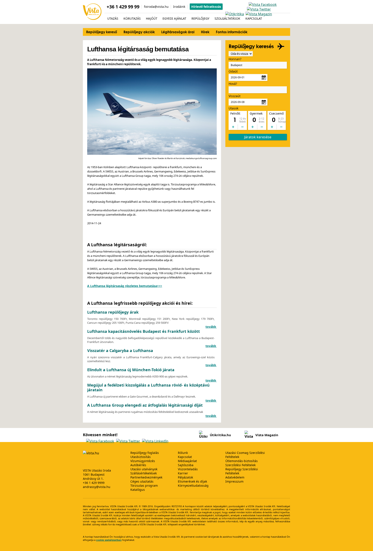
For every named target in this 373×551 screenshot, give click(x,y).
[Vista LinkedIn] (155, 441)
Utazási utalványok (143, 469)
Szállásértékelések (143, 473)
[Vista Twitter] (259, 9)
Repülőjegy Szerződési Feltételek (241, 471)
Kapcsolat (253, 18)
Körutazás (132, 18)
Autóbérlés (138, 465)
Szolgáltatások (227, 18)
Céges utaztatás (141, 481)
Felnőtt (235, 113)
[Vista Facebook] (263, 4)
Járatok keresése (257, 137)
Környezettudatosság (193, 485)
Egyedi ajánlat (174, 18)
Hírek (205, 32)
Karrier (183, 473)
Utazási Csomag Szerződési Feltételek (245, 455)
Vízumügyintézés (142, 461)
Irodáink (179, 7)
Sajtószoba (185, 465)
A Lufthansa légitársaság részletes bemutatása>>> (124, 286)
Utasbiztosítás (140, 457)
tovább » (212, 327)
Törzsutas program (144, 485)
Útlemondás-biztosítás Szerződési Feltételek (241, 463)
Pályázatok (185, 477)
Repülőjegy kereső (101, 32)
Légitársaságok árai (177, 32)
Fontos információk (231, 32)
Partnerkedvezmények (146, 477)
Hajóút (151, 18)
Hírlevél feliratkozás (206, 7)
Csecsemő (276, 113)
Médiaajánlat (187, 461)
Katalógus (137, 490)
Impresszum (234, 481)
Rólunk (183, 453)
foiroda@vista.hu (156, 7)
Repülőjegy (200, 18)
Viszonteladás (188, 469)
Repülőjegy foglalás (144, 453)
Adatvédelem (234, 477)
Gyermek (256, 113)
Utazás (112, 18)
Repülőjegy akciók (139, 32)
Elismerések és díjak (192, 481)
